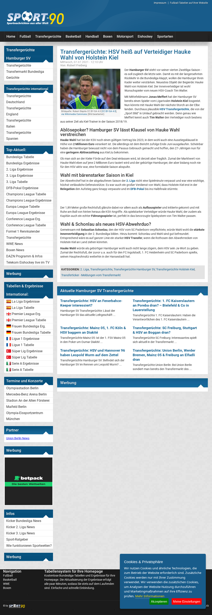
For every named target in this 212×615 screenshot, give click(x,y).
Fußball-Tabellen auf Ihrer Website (189, 3)
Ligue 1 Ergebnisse (25, 339)
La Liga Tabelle (23, 308)
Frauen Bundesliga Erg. (29, 326)
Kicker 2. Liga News (20, 527)
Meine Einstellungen (186, 601)
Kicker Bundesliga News (23, 521)
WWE (6, 583)
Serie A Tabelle (22, 370)
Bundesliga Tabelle (20, 157)
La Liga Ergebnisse (26, 301)
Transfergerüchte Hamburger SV (134, 269)
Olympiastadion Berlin (22, 388)
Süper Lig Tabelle (24, 357)
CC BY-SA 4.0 (109, 111)
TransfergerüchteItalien (18, 123)
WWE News (14, 244)
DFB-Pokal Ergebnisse (22, 188)
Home (10, 36)
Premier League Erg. (26, 314)
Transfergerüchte (48, 36)
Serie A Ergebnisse (25, 363)
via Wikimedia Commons (74, 114)
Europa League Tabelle (23, 207)
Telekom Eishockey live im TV (27, 262)
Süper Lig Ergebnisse (27, 351)
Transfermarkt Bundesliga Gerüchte (25, 75)
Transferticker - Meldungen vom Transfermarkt (91, 275)
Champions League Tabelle (26, 194)
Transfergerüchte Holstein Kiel (175, 269)
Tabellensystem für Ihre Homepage (73, 571)
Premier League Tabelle (29, 320)
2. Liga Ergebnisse (19, 169)
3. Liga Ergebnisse (19, 176)
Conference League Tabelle (26, 225)
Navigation (12, 571)
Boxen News (15, 250)
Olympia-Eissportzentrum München (24, 416)
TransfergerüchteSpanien (18, 136)
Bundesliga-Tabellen (72, 575)
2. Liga (84, 269)
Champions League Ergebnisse (28, 200)
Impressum (160, 3)
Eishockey (145, 36)
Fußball (25, 36)
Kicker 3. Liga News (20, 533)
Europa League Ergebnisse (25, 213)
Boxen (107, 36)
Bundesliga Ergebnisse (22, 163)
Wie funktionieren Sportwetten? (29, 546)
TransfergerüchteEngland (18, 111)
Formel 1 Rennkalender (23, 231)
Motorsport (125, 36)
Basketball (73, 36)
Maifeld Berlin (16, 407)
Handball (92, 36)
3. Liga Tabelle (17, 182)
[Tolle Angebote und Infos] (28, 504)
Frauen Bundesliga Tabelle (31, 332)
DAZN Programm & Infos (24, 256)
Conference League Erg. (23, 219)
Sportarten (165, 36)
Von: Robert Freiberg (73, 65)
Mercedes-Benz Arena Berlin (26, 394)
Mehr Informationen (149, 596)
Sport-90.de (35, 18)
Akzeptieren (159, 601)
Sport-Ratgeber (17, 539)
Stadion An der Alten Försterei (27, 400)
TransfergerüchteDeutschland (18, 99)
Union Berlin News (17, 438)
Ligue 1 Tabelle (23, 345)
